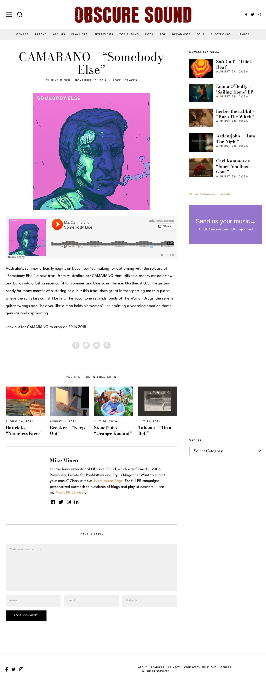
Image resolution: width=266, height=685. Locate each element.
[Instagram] (259, 14)
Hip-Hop (243, 34)
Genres (22, 34)
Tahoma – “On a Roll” (154, 430)
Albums (59, 34)
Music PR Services (155, 671)
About (142, 667)
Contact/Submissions (200, 667)
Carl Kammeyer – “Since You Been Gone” (234, 166)
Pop (163, 34)
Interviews (103, 34)
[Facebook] (246, 14)
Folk (201, 34)
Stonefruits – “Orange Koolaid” (113, 430)
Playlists (79, 34)
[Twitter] (252, 14)
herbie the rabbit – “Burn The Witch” (235, 114)
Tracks (41, 34)
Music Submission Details (210, 194)
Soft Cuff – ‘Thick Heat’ (234, 64)
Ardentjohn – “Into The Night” (235, 138)
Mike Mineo (60, 80)
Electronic (220, 34)
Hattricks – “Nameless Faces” (24, 430)
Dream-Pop (181, 34)
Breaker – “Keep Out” (67, 430)
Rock (149, 34)
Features (157, 667)
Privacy (174, 667)
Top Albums (129, 34)
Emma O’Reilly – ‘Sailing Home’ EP (234, 89)
